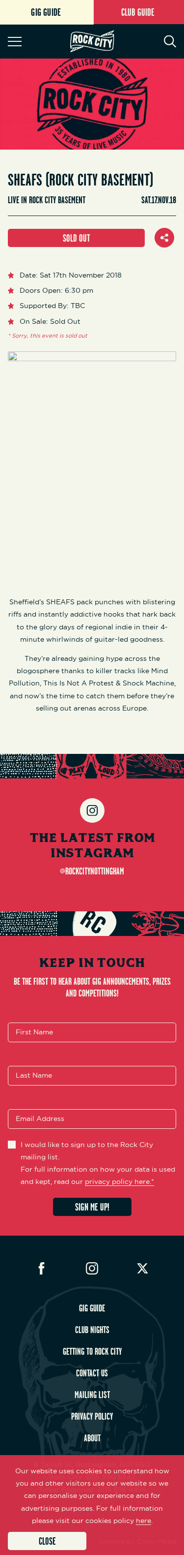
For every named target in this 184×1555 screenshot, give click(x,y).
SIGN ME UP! (92, 1207)
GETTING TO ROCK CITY (92, 1351)
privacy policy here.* (119, 1181)
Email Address (40, 1118)
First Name (34, 1032)
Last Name (34, 1075)
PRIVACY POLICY (92, 1416)
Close (47, 1541)
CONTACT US (92, 1373)
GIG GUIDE (92, 1308)
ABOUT (92, 1437)
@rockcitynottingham (92, 871)
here (143, 1520)
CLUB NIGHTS (92, 1329)
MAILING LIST (92, 1394)
